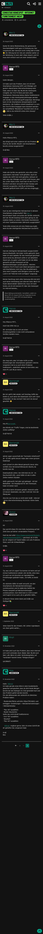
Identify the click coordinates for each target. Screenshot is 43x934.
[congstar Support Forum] (7, 4)
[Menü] (39, 4)
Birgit (11, 684)
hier (28, 213)
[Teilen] (39, 26)
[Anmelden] (34, 4)
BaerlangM (11, 424)
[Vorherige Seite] (16, 746)
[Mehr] (39, 41)
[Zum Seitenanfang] (39, 931)
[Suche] (28, 4)
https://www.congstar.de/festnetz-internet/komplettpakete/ (21, 536)
